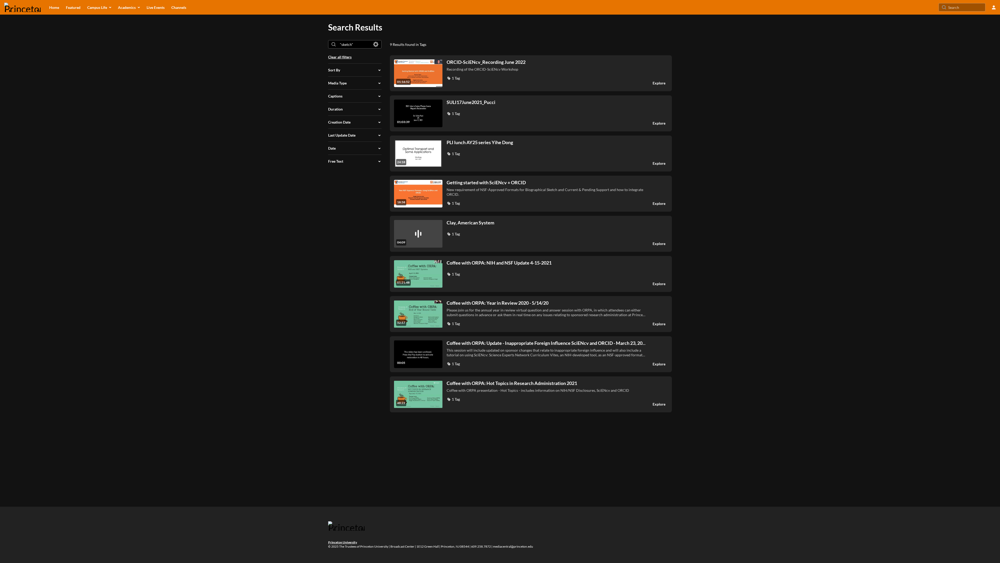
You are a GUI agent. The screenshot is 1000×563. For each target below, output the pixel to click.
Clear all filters (340, 57)
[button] (453, 78)
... (546, 343)
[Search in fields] (375, 44)
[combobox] (354, 44)
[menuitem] (54, 7)
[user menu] (994, 7)
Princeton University (342, 542)
